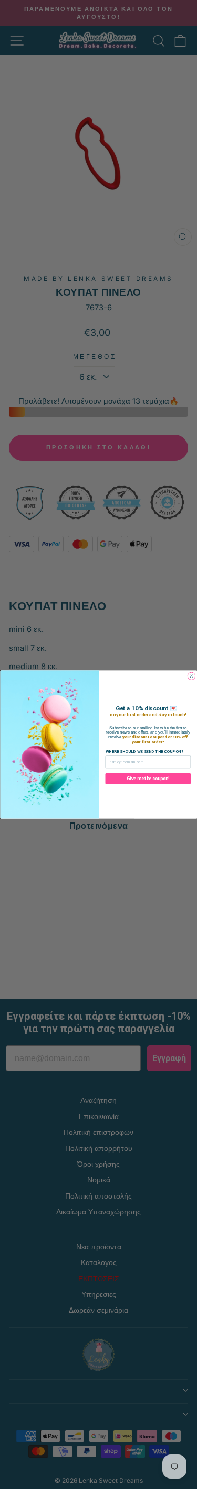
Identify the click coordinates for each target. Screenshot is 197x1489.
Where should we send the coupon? (144, 751)
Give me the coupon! (148, 778)
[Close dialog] (191, 676)
